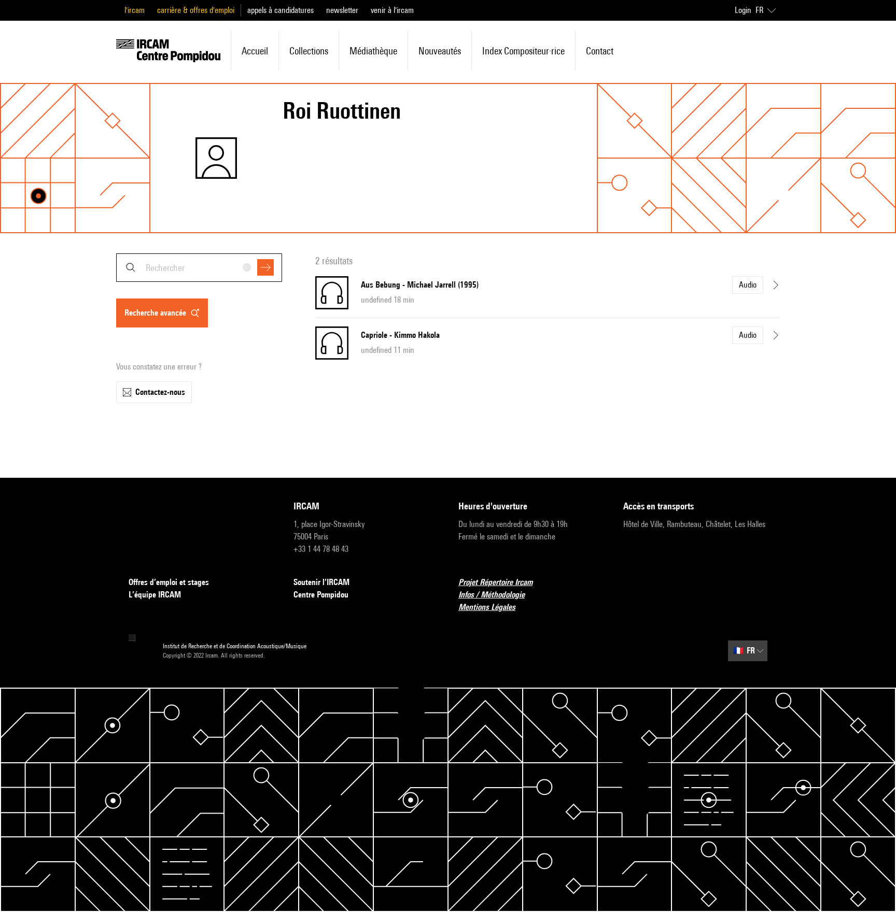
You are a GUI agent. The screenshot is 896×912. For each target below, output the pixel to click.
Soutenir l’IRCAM (321, 582)
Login (743, 10)
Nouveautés (439, 50)
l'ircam (134, 10)
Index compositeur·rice (523, 50)
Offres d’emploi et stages (169, 582)
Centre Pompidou (320, 595)
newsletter (342, 10)
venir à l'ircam (392, 10)
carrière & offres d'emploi (195, 10)
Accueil (255, 50)
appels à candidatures (280, 10)
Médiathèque (373, 50)
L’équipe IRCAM (155, 595)
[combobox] (199, 267)
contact (599, 50)
